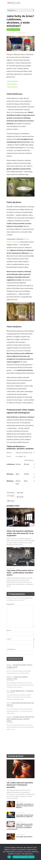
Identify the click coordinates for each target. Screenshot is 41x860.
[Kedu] (20, 3)
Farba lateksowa (12, 81)
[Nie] (38, 852)
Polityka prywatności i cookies (23, 857)
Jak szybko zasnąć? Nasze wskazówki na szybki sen (24, 816)
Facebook (11, 493)
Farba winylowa (12, 87)
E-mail (9, 639)
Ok (9, 857)
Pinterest (11, 501)
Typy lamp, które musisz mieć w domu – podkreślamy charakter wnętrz (20, 572)
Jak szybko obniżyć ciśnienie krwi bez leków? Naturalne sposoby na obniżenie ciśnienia (20, 719)
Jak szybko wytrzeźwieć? (24, 837)
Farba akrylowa (12, 84)
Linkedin (21, 497)
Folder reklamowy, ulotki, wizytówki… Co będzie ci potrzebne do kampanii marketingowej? (20, 826)
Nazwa (9, 630)
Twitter (21, 493)
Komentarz (11, 604)
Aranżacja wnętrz (13, 29)
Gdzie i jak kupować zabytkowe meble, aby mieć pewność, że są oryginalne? (20, 533)
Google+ (11, 496)
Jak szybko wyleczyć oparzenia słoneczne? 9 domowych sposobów (20, 784)
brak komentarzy (21, 33)
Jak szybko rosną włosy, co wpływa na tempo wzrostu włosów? (25, 805)
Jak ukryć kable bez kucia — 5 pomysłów (21, 691)
